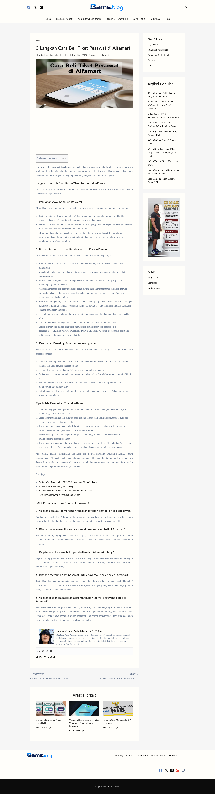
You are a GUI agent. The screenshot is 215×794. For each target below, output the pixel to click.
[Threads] (41, 7)
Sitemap (173, 755)
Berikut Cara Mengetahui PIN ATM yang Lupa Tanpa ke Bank (68, 482)
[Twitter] (43, 651)
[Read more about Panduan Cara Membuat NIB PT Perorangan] (118, 708)
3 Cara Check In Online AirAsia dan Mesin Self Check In (65, 490)
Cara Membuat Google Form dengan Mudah (59, 495)
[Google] (38, 651)
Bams (48, 19)
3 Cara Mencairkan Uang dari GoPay (56, 486)
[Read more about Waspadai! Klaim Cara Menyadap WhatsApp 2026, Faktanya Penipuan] (84, 708)
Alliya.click (153, 277)
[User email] (51, 651)
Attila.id (151, 272)
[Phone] (183, 770)
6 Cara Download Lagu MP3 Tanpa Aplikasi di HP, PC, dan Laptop (162, 152)
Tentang (119, 755)
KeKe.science (154, 288)
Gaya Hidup (139, 19)
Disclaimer (142, 755)
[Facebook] (28, 7)
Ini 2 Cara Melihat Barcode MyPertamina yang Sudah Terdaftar (160, 105)
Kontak (130, 755)
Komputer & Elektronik (89, 19)
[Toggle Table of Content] (62, 158)
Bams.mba (152, 283)
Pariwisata (155, 19)
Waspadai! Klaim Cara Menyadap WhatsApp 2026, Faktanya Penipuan (84, 723)
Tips (167, 19)
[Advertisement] (84, 132)
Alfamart (92, 55)
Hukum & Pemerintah (117, 19)
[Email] (177, 770)
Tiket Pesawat (103, 55)
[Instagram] (47, 651)
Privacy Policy (158, 755)
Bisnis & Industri (64, 19)
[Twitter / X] (35, 7)
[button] (186, 7)
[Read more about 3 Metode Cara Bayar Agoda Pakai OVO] (51, 708)
